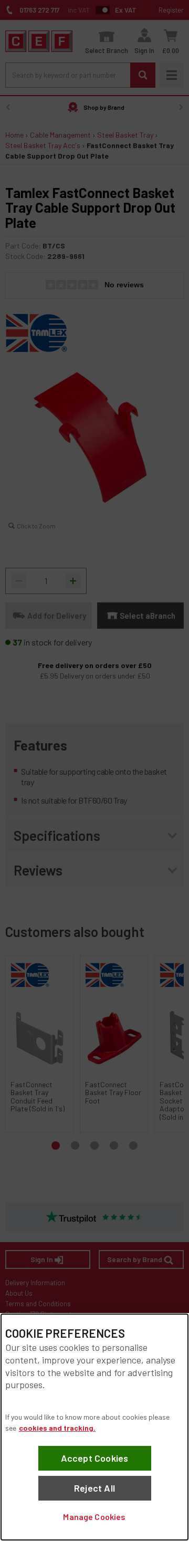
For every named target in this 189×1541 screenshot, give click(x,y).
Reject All (94, 1488)
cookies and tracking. (57, 1427)
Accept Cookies (95, 1458)
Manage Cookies (94, 1517)
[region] (94, 1427)
